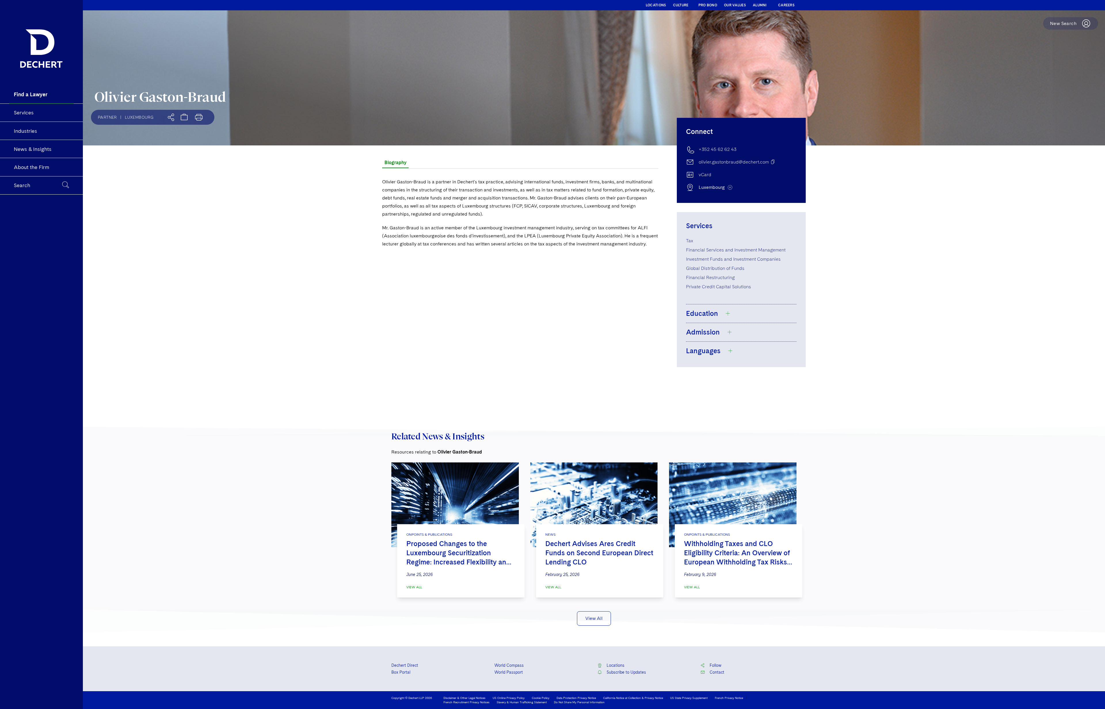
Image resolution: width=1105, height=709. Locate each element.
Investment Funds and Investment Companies (733, 259)
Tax (689, 240)
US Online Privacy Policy (509, 698)
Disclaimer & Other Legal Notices (464, 698)
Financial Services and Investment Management (736, 250)
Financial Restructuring (710, 277)
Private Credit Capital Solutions (718, 286)
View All (414, 587)
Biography (395, 162)
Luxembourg (139, 117)
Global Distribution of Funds (715, 268)
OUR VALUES (735, 5)
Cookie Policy (540, 698)
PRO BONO (707, 5)
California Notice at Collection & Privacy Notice (633, 698)
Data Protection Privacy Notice (576, 698)
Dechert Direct (404, 665)
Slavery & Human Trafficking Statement (522, 702)
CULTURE (681, 5)
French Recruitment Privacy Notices (466, 702)
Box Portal (400, 672)
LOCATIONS (656, 5)
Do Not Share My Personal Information (579, 702)
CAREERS (786, 5)
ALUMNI (760, 5)
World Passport (508, 672)
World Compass (509, 665)
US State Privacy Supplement (689, 698)
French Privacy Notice (729, 698)
